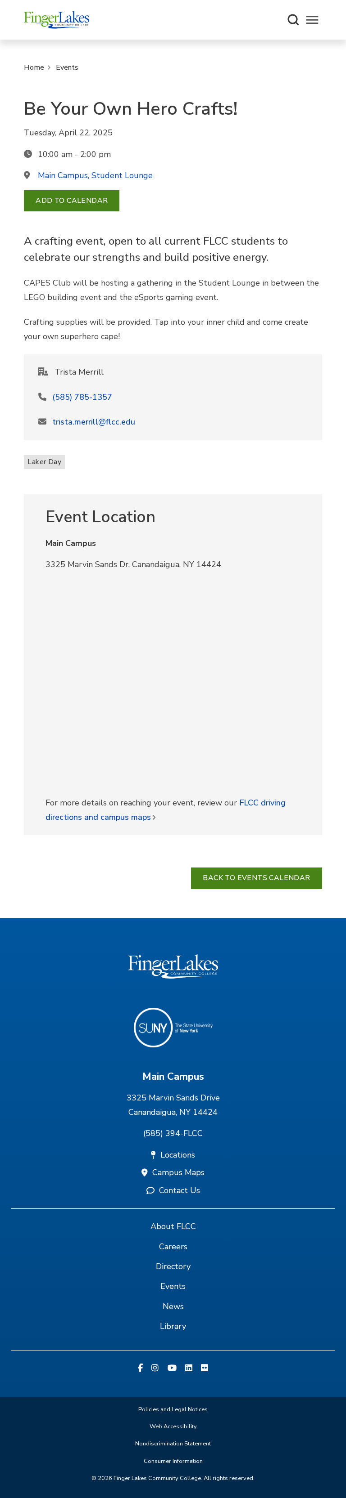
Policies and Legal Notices (173, 1409)
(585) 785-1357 (82, 397)
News (173, 1306)
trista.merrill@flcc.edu (93, 421)
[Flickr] (204, 1368)
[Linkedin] (188, 1368)
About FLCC (173, 1226)
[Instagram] (155, 1368)
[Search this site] (293, 20)
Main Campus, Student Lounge (95, 175)
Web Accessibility (173, 1426)
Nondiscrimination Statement (173, 1444)
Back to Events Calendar (256, 878)
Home (34, 67)
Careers (173, 1246)
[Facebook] (140, 1368)
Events (67, 67)
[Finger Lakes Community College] (56, 20)
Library (173, 1326)
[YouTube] (172, 1368)
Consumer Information (173, 1461)
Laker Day (44, 462)
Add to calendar (72, 201)
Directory (173, 1266)
